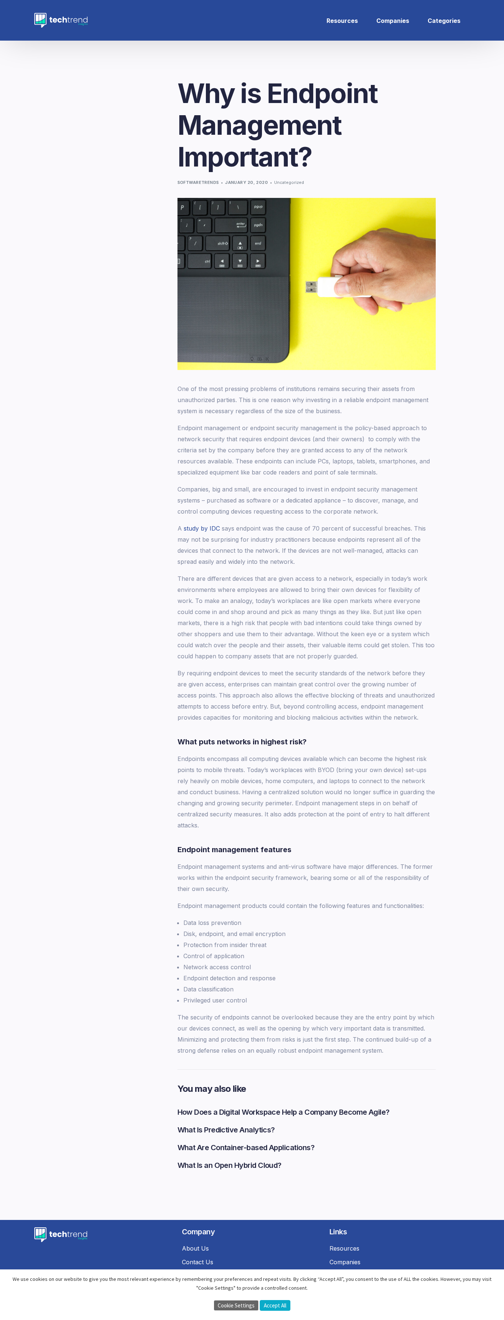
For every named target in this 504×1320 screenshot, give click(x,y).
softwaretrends (198, 182)
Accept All (275, 1305)
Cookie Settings (236, 1305)
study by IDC (202, 528)
